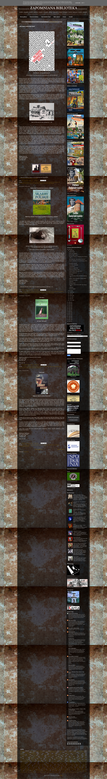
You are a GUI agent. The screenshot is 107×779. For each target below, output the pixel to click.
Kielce (60, 756)
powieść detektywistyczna (72, 755)
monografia (45, 754)
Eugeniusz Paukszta (49, 771)
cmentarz (50, 763)
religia (50, 753)
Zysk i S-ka (26, 758)
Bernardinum (42, 757)
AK (51, 769)
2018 (69, 313)
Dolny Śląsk (58, 759)
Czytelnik (68, 760)
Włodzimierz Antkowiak (49, 292)
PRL (68, 751)
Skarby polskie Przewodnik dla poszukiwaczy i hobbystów (34, 292)
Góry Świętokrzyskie (54, 760)
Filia (29, 772)
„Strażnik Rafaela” (72, 288)
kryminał (35, 444)
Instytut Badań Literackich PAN (36, 772)
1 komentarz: (36, 180)
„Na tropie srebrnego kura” (27, 26)
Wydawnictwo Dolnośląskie (72, 759)
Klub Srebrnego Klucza (49, 767)
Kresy (81, 753)
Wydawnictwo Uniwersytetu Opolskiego (73, 763)
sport (36, 763)
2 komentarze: (36, 364)
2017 (69, 314)
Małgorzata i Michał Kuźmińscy (48, 444)
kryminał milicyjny (41, 755)
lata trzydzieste (75, 753)
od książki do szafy (72, 720)
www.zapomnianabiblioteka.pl (72, 730)
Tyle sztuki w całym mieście (73, 628)
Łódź (37, 761)
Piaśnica (41, 366)
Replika (27, 752)
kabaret (64, 764)
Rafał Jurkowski (70, 772)
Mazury (43, 182)
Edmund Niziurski (39, 770)
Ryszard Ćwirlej (74, 760)
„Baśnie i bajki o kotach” (73, 255)
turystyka (58, 755)
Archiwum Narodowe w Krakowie (78, 770)
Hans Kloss (36, 767)
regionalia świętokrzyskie (70, 752)
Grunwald (32, 291)
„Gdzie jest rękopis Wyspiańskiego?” (79, 543)
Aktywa (44, 768)
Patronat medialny (34, 16)
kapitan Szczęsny (70, 758)
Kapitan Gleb (53, 770)
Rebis (39, 758)
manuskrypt (57, 444)
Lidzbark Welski (38, 182)
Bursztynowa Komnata (24, 767)
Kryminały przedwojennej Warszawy (28, 753)
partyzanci (37, 366)
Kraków (32, 444)
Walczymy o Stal (71, 716)
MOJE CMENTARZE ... (72, 648)
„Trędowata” (71, 287)
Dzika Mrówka (26, 770)
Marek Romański (33, 758)
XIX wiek (31, 764)
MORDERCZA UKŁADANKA (73, 688)
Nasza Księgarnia (42, 762)
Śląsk (41, 761)
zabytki (60, 752)
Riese (20, 292)
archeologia (33, 760)
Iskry (47, 756)
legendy (80, 759)
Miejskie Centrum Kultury (72, 717)
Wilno (46, 763)
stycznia (71, 300)
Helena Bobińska (56, 771)
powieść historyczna (61, 753)
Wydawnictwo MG (84, 761)
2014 (69, 319)
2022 (69, 306)
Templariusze (22, 768)
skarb (38, 183)
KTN (21, 756)
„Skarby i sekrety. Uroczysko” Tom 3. (75, 271)
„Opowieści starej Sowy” (72, 703)
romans (77, 758)
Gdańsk (79, 757)
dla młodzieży (22, 754)
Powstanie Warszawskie (24, 760)
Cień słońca (25, 366)
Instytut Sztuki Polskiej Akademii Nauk (53, 772)
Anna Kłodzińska (25, 757)
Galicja (29, 762)
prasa (67, 756)
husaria (58, 770)
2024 (69, 303)
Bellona (24, 291)
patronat (26, 183)
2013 (69, 321)
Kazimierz (29, 444)
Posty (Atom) (26, 451)
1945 (41, 768)
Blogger (61, 775)
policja (33, 761)
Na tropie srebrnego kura (49, 182)
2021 (69, 308)
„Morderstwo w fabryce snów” (74, 269)
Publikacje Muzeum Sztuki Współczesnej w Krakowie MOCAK (79, 550)
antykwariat (25, 444)
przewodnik (29, 755)
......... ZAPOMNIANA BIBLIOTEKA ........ (53, 8)
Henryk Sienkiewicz (46, 770)
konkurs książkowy (62, 761)
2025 (69, 302)
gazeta (80, 756)
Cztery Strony (38, 771)
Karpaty (26, 769)
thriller (36, 764)
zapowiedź (39, 760)
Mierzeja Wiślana (40, 291)
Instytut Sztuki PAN (44, 772)
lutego (70, 298)
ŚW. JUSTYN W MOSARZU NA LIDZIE (74, 696)
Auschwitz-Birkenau (32, 771)
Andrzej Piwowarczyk (81, 769)
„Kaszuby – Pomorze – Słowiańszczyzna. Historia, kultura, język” (79, 509)
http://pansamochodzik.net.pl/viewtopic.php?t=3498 (28, 178)
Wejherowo (57, 366)
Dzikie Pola (24, 762)
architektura (48, 757)
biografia (68, 753)
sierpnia (70, 250)
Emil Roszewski (32, 182)
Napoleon (77, 762)
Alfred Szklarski (56, 769)
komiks (65, 754)
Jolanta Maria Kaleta (57, 758)
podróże (52, 759)
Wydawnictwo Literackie (50, 755)
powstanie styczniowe (26, 761)
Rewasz (73, 771)
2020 (69, 310)
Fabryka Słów (46, 761)
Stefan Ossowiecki (32, 769)
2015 (69, 317)
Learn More (77, 2)
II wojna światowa (80, 751)
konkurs (32, 763)
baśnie (60, 764)
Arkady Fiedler (64, 768)
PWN (21, 758)
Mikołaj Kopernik (79, 767)
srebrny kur (41, 183)
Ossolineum (49, 762)
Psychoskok (32, 759)
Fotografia (63, 763)
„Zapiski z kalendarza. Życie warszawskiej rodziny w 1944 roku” (79, 495)
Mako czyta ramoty (72, 620)
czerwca (71, 292)
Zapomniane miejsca (83, 760)
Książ (35, 291)
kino (43, 758)
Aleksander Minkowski (50, 768)
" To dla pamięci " (71, 702)
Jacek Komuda (34, 762)
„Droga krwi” (71, 281)
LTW (54, 753)
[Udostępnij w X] (43, 180)
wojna (60, 366)
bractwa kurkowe (26, 182)
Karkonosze (41, 767)
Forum (64, 16)
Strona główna (23, 16)
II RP (84, 755)
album (61, 754)
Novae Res (56, 182)
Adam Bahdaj (63, 770)
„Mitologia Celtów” (72, 283)
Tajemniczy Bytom (71, 665)
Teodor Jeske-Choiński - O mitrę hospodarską (76, 621)
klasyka (34, 755)
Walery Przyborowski (65, 757)
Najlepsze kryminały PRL (53, 754)
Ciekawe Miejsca (52, 752)
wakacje (45, 183)
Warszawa (61, 751)
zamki (80, 755)
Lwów (84, 757)
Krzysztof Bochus (65, 767)
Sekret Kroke (26, 446)
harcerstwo (68, 762)
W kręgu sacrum (71, 695)
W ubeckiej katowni (71, 666)
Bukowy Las (22, 763)
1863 (81, 771)
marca (70, 297)
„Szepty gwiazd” (72, 266)
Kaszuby (33, 366)
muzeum (74, 754)
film (64, 756)
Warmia (63, 759)
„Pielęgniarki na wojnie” (77, 531)
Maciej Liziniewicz (53, 761)
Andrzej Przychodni (69, 770)
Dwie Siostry (43, 771)
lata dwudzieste (34, 754)
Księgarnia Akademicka (50, 764)
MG (84, 753)
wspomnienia (21, 367)
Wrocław (85, 756)
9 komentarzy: (36, 443)
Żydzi (69, 761)
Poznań (70, 754)
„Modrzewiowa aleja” (76, 537)
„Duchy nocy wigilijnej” (73, 253)
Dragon (21, 770)
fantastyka (47, 759)
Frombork (31, 767)
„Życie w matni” (76, 556)
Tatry (56, 764)
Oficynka (63, 755)
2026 (69, 249)
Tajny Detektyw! (71, 679)
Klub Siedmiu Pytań (46, 16)
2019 (69, 311)
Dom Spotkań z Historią (83, 768)
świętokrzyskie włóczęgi (73, 613)
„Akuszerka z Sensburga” (73, 264)
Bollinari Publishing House (72, 768)
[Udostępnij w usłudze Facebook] (44, 180)
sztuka (40, 754)
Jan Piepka (29, 366)
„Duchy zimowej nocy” (73, 272)
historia (22, 751)
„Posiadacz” (71, 274)
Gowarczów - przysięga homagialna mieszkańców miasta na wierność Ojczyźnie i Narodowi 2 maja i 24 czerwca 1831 (76, 640)
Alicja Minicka (58, 768)
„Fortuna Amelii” (72, 251)
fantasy (48, 769)
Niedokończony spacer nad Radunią (74, 614)
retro (21, 752)
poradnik (56, 291)
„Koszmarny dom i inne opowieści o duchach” (77, 259)
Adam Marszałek (48, 758)
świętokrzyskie (42, 752)
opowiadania (42, 756)
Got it (83, 2)
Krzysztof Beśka (41, 764)
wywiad (71, 756)
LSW (74, 767)
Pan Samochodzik (34, 756)
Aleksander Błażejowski (81, 764)
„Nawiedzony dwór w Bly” (73, 268)
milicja (84, 754)
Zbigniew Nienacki (50, 183)
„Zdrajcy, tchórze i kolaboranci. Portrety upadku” (77, 278)
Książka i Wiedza (68, 771)
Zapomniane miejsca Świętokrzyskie (32, 768)
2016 (69, 316)
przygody (34, 183)
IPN (84, 759)
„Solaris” (74, 524)
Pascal (84, 767)
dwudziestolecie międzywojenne (58, 762)
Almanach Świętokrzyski (64, 769)
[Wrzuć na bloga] (42, 180)
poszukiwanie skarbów (71, 764)
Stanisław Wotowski (75, 761)
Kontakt (71, 16)
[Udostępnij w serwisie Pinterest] (45, 180)
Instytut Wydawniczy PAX (63, 772)
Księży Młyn (41, 763)
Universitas (83, 762)
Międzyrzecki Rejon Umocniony (49, 291)
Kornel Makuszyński (57, 767)
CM (72, 751)
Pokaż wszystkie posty (53, 21)
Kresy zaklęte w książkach (73, 656)
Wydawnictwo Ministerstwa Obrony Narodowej (32, 367)
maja (70, 293)
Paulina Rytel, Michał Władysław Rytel (74, 649)
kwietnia (71, 295)
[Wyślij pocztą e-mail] (40, 180)
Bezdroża (27, 772)
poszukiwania (30, 183)
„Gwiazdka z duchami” (73, 263)
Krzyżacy (27, 763)
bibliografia (39, 769)
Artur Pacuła (62, 760)
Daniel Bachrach (57, 763)
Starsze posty (61, 449)
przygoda (50, 366)
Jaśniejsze (70, 629)
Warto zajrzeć (57, 16)
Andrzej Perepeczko (73, 769)
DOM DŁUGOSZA (71, 631)
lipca (70, 290)
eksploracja (28, 291)
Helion (23, 769)
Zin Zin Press (78, 771)
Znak (43, 760)
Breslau (47, 760)
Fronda (79, 754)
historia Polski (39, 751)
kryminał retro (40, 444)
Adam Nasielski (74, 757)
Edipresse (32, 770)
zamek (51, 756)
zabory (73, 762)
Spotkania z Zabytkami (34, 757)
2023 (69, 305)
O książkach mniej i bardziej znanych (75, 687)
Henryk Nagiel (62, 771)
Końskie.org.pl (71, 638)
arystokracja (75, 772)
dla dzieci (55, 756)
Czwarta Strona (26, 756)
